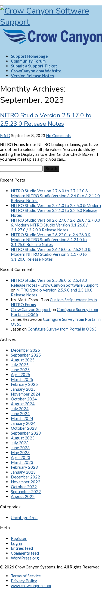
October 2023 (24, 428)
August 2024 (23, 403)
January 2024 (23, 423)
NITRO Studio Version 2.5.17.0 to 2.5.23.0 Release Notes (45, 119)
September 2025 (26, 354)
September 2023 (26, 433)
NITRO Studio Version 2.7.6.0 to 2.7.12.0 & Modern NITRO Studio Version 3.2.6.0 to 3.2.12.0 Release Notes (55, 195)
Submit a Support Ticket (34, 65)
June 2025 (20, 369)
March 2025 (22, 379)
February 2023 (24, 467)
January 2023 (23, 472)
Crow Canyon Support (31, 309)
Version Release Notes (32, 75)
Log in (16, 543)
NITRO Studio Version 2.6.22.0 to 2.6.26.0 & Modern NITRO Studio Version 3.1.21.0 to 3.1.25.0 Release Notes (51, 239)
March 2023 (22, 462)
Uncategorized (24, 517)
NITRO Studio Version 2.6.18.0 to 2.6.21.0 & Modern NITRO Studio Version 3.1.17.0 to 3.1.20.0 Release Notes (51, 254)
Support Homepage (29, 56)
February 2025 (24, 384)
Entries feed (22, 548)
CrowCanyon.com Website (36, 70)
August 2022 (23, 496)
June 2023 (20, 447)
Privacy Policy (24, 580)
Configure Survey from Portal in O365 (62, 328)
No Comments (58, 135)
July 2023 (20, 442)
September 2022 (26, 491)
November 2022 (25, 481)
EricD (5, 135)
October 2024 (24, 398)
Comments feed (25, 553)
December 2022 (25, 476)
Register (19, 538)
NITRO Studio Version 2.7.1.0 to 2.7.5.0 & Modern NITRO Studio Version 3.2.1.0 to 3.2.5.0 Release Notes (56, 210)
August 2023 (23, 437)
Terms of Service (26, 575)
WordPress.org (25, 557)
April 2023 (20, 457)
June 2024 (20, 413)
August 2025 (23, 359)
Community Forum (28, 61)
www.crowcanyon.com (31, 585)
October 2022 (24, 486)
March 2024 (22, 418)
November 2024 (25, 394)
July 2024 (20, 408)
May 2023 (20, 452)
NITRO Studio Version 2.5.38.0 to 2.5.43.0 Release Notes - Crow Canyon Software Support (54, 282)
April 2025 (20, 374)
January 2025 (23, 389)
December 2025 (25, 350)
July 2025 (20, 364)
